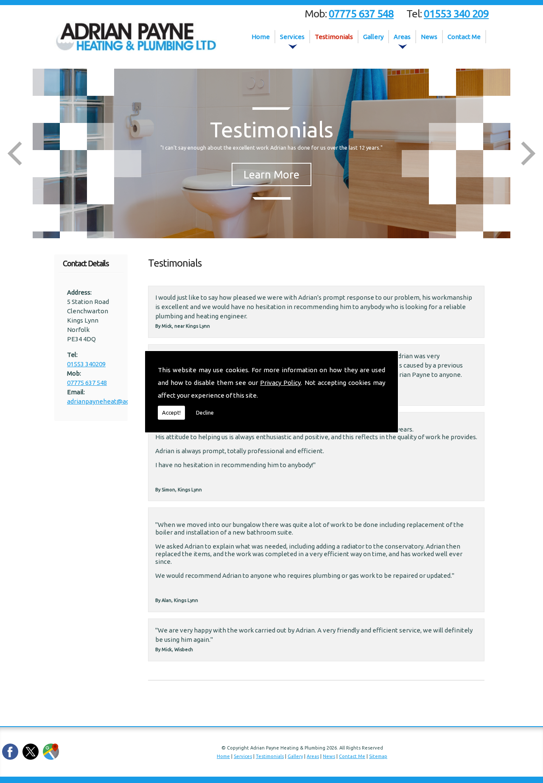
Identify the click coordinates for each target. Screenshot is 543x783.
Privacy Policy (280, 382)
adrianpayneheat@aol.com (106, 401)
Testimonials (334, 36)
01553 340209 (86, 364)
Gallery (373, 36)
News (429, 36)
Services (292, 36)
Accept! (171, 412)
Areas (402, 36)
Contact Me (464, 36)
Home (261, 36)
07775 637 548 (87, 382)
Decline (205, 412)
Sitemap (378, 756)
